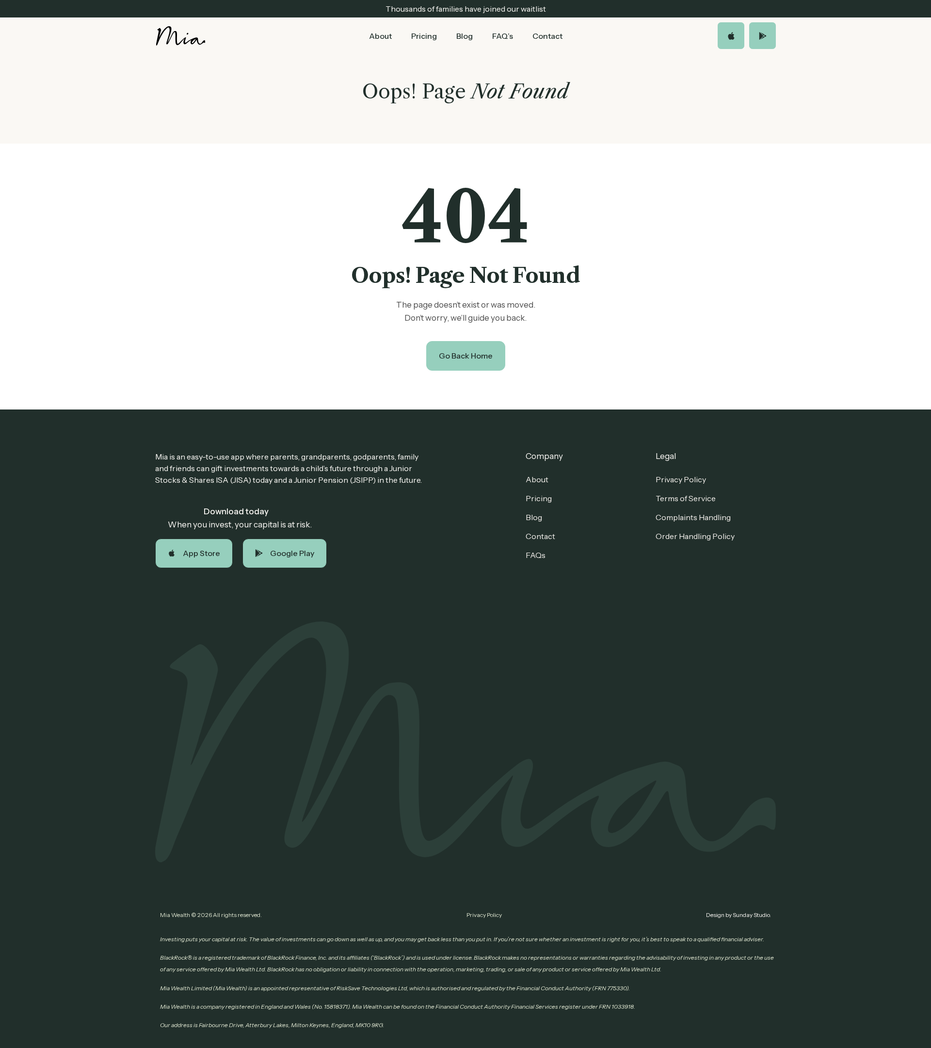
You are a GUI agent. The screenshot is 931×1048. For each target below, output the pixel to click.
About (380, 36)
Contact (547, 36)
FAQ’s (502, 36)
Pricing (424, 36)
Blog (464, 36)
